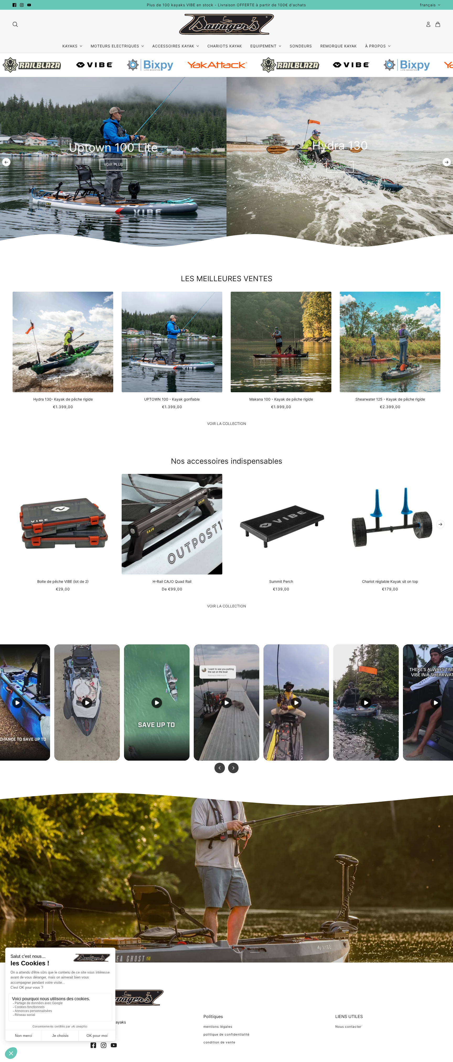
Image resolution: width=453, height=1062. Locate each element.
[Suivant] (447, 162)
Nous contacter (348, 1026)
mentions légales (217, 1026)
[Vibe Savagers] (226, 24)
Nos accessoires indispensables (226, 461)
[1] (421, 228)
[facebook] (14, 5)
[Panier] (437, 24)
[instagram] (22, 5)
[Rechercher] (15, 24)
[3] (438, 228)
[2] (429, 228)
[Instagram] (103, 1045)
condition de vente (219, 1042)
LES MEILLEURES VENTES (226, 278)
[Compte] (428, 24)
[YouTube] (114, 1045)
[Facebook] (93, 1045)
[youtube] (29, 5)
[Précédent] (6, 162)
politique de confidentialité (226, 1034)
